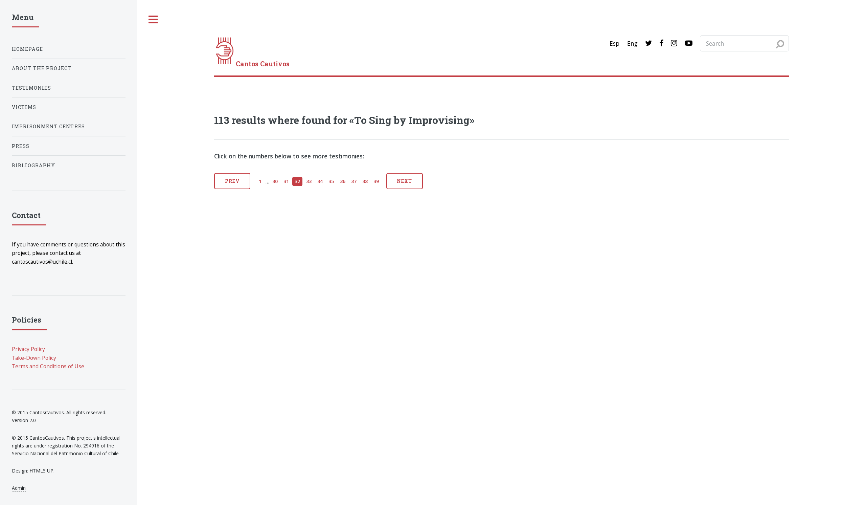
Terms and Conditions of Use (48, 366)
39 (376, 181)
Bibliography (33, 165)
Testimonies (31, 88)
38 (365, 181)
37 (354, 181)
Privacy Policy (28, 349)
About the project (42, 68)
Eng (632, 43)
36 (342, 181)
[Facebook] (661, 43)
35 (331, 181)
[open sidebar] (153, 20)
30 (275, 181)
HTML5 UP (41, 470)
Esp (614, 43)
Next (404, 181)
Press (21, 146)
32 (297, 181)
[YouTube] (688, 43)
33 (309, 181)
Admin (19, 488)
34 (320, 181)
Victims (24, 107)
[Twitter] (648, 43)
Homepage (27, 49)
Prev (232, 181)
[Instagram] (674, 43)
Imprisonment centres (48, 126)
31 (286, 181)
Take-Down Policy (34, 357)
